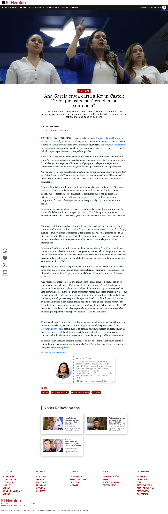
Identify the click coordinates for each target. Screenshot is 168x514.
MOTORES (74, 485)
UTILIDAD (74, 471)
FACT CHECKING (111, 482)
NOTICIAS (7, 471)
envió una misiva (117, 144)
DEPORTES (41, 476)
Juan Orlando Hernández (59, 392)
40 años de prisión (60, 347)
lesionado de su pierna (52, 328)
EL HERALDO (143, 476)
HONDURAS (8, 476)
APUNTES (40, 491)
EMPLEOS (74, 482)
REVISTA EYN (143, 491)
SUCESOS (6, 485)
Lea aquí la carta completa (53, 352)
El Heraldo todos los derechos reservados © (18, 504)
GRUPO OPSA (143, 471)
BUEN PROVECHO (145, 488)
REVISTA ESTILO (144, 485)
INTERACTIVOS (110, 485)
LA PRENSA (142, 479)
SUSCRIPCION (143, 494)
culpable (53, 151)
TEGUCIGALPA (9, 479)
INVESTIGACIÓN (111, 476)
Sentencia (45, 392)
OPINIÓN (40, 488)
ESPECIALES (41, 482)
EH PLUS (107, 471)
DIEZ (139, 482)
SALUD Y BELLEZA (78, 479)
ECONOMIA (8, 482)
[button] (5, 250)
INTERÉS (40, 471)
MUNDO (6, 488)
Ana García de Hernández (80, 392)
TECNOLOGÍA (76, 476)
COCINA (40, 479)
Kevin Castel (96, 392)
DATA (105, 479)
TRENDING (41, 485)
